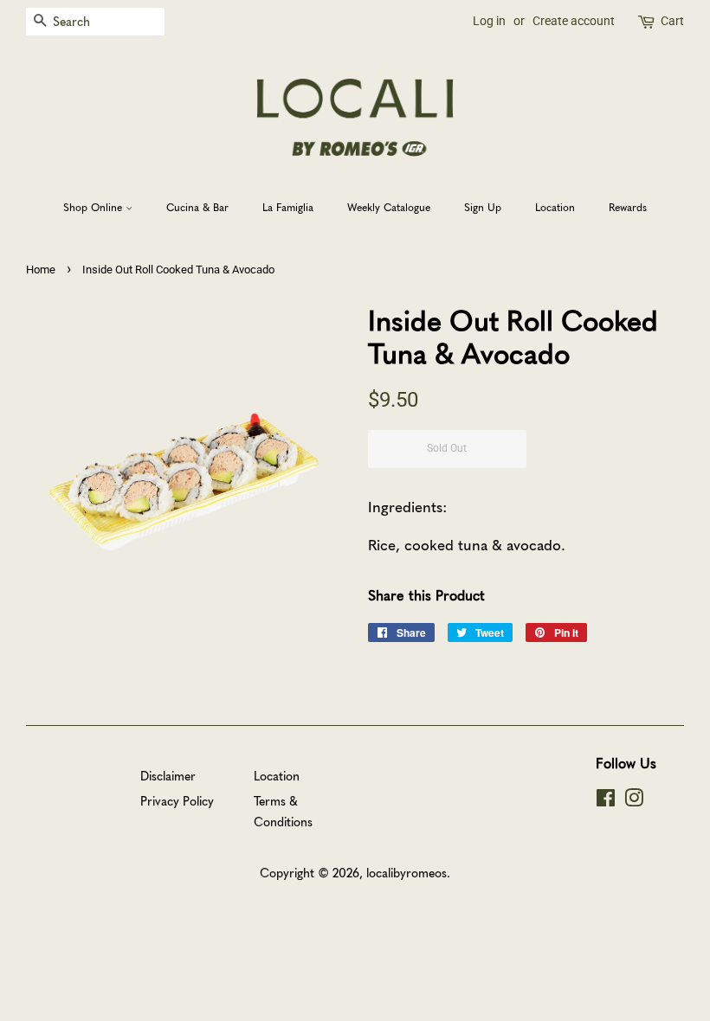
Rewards (628, 207)
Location (555, 207)
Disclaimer (168, 775)
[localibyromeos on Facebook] (606, 800)
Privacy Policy (177, 800)
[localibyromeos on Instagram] (633, 800)
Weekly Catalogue (388, 207)
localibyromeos (406, 872)
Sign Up (482, 207)
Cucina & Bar (197, 207)
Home (40, 269)
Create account (573, 21)
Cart (672, 21)
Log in (489, 21)
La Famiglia (287, 207)
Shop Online (94, 207)
